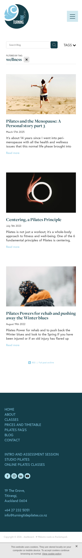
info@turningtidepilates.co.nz (26, 515)
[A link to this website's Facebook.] (7, 476)
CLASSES (11, 419)
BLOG (9, 435)
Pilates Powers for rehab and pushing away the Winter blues (41, 315)
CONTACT (12, 440)
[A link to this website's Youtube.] (27, 476)
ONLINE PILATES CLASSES (25, 464)
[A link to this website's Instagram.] (14, 476)
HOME (9, 409)
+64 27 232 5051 (17, 510)
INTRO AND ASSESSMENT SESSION (32, 454)
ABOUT (10, 414)
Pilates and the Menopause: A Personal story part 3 (33, 123)
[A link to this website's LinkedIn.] (21, 476)
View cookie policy (51, 553)
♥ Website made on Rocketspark (51, 536)
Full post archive (46, 362)
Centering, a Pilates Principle (33, 219)
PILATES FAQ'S (16, 430)
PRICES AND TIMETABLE (23, 425)
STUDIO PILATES (17, 459)
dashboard (29, 536)
